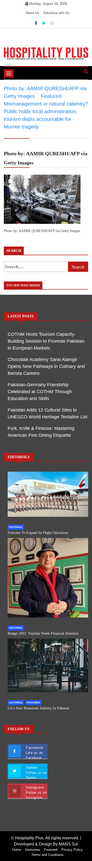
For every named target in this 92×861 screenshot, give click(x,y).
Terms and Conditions (47, 855)
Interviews (32, 850)
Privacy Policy (72, 850)
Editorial (16, 527)
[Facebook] (36, 23)
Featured (33, 702)
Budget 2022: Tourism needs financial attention (43, 633)
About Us (32, 13)
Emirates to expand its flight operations (38, 533)
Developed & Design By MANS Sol (46, 844)
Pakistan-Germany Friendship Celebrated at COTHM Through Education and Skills (40, 391)
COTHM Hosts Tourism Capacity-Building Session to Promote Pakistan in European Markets (46, 341)
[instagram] (51, 23)
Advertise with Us (56, 13)
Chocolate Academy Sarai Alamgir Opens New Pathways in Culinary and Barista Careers (46, 366)
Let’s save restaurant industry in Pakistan (38, 708)
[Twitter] (44, 23)
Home (16, 850)
